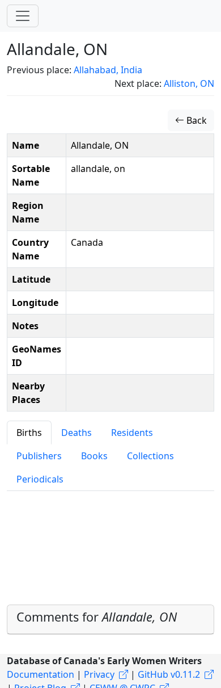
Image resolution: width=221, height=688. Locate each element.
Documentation (40, 674)
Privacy (99, 674)
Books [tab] (94, 456)
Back (195, 120)
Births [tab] (29, 432)
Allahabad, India (108, 70)
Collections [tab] (150, 456)
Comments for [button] (96, 617)
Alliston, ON (189, 83)
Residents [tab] (132, 432)
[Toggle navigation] (23, 16)
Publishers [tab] (39, 456)
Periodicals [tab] (39, 479)
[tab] (110, 619)
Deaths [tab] (76, 432)
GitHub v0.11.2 (169, 674)
